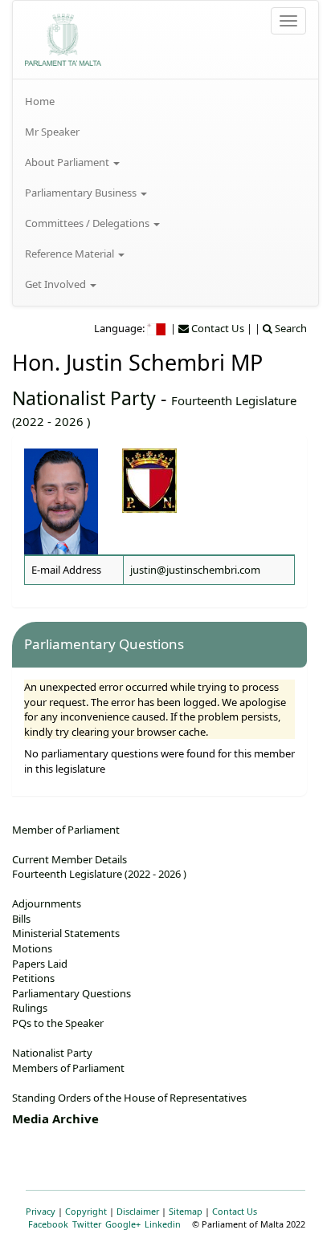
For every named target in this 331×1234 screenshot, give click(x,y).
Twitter (86, 1224)
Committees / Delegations (88, 223)
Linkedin (163, 1224)
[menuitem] (165, 101)
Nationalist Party (84, 398)
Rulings (29, 1008)
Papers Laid (39, 963)
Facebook (48, 1224)
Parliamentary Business (82, 192)
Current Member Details (69, 859)
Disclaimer (137, 1211)
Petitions (33, 978)
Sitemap (185, 1211)
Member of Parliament (66, 829)
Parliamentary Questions (71, 993)
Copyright (86, 1211)
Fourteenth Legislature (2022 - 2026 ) (99, 874)
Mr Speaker (52, 131)
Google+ (123, 1224)
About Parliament (68, 162)
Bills (21, 918)
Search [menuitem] (289, 328)
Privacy (40, 1211)
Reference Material (70, 253)
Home (40, 101)
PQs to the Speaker (58, 1023)
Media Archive (55, 1118)
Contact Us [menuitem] (216, 328)
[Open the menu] (288, 21)
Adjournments (46, 903)
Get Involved (56, 284)
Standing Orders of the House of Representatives (129, 1097)
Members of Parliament (68, 1068)
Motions (32, 948)
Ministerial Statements (66, 933)
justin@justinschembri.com (195, 569)
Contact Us (234, 1211)
